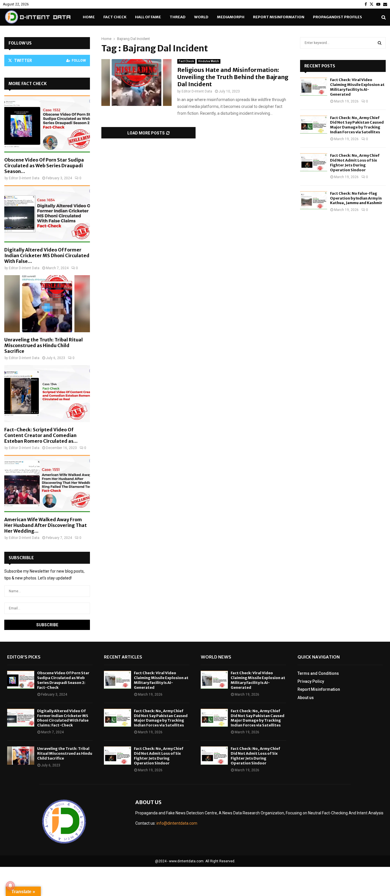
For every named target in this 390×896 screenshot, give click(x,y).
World (201, 17)
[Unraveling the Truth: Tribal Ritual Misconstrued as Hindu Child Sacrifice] (47, 303)
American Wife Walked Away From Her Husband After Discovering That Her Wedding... (45, 525)
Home (89, 17)
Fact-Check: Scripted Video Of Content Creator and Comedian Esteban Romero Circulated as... (41, 435)
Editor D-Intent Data (197, 91)
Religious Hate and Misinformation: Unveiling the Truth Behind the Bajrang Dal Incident (232, 77)
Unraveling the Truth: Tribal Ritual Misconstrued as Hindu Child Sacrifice (43, 345)
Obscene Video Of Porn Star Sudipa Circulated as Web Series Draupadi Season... (44, 165)
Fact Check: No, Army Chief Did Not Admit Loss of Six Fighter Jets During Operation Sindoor (354, 162)
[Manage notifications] (10, 885)
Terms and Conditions (318, 673)
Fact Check (114, 17)
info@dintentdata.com (176, 823)
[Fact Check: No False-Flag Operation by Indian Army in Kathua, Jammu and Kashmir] (313, 200)
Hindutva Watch (208, 61)
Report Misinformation (278, 17)
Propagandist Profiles (337, 17)
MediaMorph (230, 17)
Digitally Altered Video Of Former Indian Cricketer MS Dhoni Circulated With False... (46, 255)
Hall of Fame (148, 17)
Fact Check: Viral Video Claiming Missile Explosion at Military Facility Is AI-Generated (357, 87)
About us (305, 697)
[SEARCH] (379, 43)
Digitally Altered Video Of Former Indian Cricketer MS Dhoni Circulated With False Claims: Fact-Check (63, 718)
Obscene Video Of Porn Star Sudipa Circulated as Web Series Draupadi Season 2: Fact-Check (63, 680)
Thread (178, 17)
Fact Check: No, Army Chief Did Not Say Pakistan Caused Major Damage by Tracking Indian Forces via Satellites (357, 125)
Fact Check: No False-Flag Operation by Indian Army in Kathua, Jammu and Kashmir (356, 198)
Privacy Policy (310, 681)
